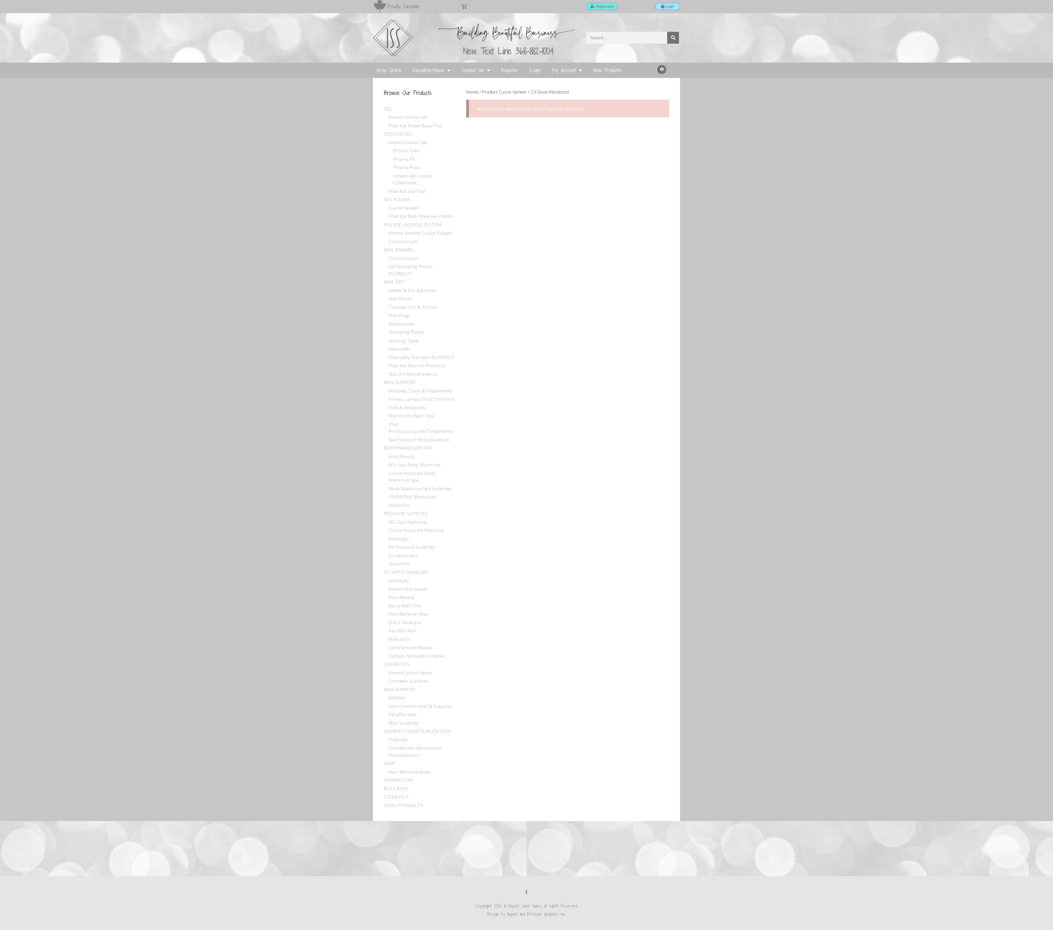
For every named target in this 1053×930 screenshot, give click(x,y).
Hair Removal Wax (409, 614)
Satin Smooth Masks (410, 647)
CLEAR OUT (396, 797)
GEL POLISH (397, 199)
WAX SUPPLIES (400, 689)
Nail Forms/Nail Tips (411, 416)
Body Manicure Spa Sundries (420, 488)
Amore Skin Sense (408, 589)
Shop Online (389, 70)
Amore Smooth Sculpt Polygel (421, 233)
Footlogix (399, 539)
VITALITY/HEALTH (403, 805)
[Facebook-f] (526, 892)
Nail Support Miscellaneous (419, 439)
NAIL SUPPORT (400, 382)
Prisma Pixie (406, 167)
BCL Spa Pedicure (407, 522)
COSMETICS (396, 664)
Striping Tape (403, 340)
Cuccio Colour (403, 258)
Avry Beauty (402, 456)
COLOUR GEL (398, 134)
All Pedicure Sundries (412, 547)
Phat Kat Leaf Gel (407, 191)
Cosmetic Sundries (409, 681)
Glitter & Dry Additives (413, 290)
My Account (564, 70)
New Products (607, 70)
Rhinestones (402, 324)
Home (472, 92)
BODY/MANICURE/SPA (408, 448)
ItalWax (397, 697)
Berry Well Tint (405, 606)
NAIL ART (394, 282)
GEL (388, 109)
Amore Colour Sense (410, 673)
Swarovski (399, 349)
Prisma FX (404, 159)
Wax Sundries (403, 723)
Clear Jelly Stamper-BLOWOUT (422, 357)
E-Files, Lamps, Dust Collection (422, 399)
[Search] (673, 38)
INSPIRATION (398, 780)
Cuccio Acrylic (403, 241)
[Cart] (464, 6)
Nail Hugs (399, 315)
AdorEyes (399, 580)
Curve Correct (403, 555)
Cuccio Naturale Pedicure (416, 530)
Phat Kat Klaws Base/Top (415, 125)
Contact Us (473, 70)
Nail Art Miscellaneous (413, 374)
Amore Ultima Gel (408, 117)
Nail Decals (401, 298)
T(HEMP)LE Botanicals (413, 497)
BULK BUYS (396, 788)
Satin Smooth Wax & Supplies (420, 706)
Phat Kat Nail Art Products (417, 365)
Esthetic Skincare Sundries (417, 656)
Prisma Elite (406, 150)
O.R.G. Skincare (405, 622)
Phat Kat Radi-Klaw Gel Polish (420, 216)
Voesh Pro (399, 505)
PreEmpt (398, 739)
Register (510, 70)
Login (535, 70)
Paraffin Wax (403, 631)
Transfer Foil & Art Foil (413, 307)
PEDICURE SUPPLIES (406, 513)
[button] (662, 69)
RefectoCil (399, 639)
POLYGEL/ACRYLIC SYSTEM (412, 225)
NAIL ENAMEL (399, 249)
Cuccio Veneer (404, 208)
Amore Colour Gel (408, 142)
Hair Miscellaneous (410, 772)
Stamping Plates (406, 332)
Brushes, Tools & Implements (420, 391)
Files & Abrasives (407, 407)
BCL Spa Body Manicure (414, 464)
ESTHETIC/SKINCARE (406, 572)
